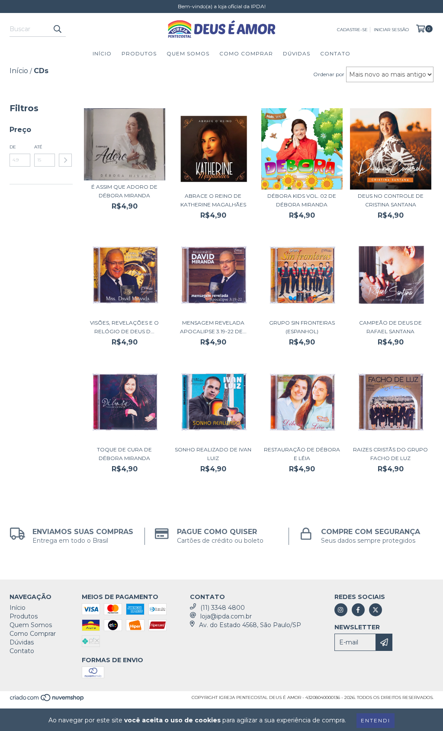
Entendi (375, 720)
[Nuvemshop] (47, 700)
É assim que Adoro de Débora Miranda (124, 191)
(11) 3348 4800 (222, 608)
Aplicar (65, 160)
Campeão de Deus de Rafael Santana (390, 327)
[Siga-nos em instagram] (340, 609)
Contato (335, 53)
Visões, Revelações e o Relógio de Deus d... (124, 327)
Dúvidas (296, 53)
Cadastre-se (352, 29)
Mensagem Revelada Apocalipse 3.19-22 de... (213, 327)
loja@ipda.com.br (226, 616)
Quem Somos (188, 53)
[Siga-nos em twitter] (375, 609)
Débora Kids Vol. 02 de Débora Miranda (301, 200)
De (13, 147)
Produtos (139, 53)
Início (102, 53)
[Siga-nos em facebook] (358, 609)
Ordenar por (328, 74)
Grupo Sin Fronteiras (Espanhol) (302, 327)
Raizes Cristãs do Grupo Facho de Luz (390, 453)
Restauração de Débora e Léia (302, 453)
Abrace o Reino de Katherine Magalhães (213, 200)
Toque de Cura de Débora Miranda (124, 453)
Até (38, 147)
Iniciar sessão (391, 29)
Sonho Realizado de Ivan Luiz (213, 453)
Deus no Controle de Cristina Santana (391, 200)
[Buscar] (57, 29)
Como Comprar (246, 53)
